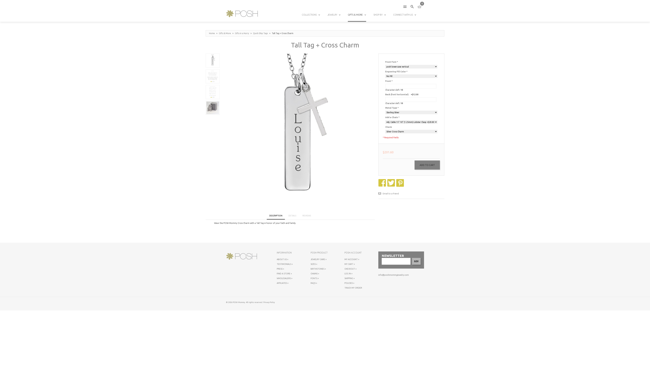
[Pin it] (400, 181)
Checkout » (350, 269)
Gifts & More (225, 33)
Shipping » (349, 278)
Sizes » (314, 264)
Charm (388, 127)
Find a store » (284, 273)
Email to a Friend (391, 193)
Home (212, 33)
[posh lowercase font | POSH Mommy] (213, 76)
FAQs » (314, 283)
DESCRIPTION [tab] (275, 216)
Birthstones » (318, 269)
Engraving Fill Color (396, 71)
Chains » (315, 273)
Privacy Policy (269, 302)
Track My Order (353, 288)
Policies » (349, 283)
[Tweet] (391, 181)
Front (389, 81)
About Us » (282, 259)
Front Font (391, 62)
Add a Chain (392, 117)
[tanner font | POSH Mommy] (213, 92)
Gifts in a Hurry (242, 33)
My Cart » (349, 264)
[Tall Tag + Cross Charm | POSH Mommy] (213, 61)
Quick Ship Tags (260, 33)
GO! (416, 261)
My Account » (351, 259)
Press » (280, 269)
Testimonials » (285, 264)
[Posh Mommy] (242, 14)
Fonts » (315, 278)
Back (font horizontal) (397, 94)
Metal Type (392, 108)
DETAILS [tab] (292, 216)
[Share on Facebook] (382, 181)
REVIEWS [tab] (306, 216)
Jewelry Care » (319, 259)
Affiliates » (282, 283)
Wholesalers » (284, 278)
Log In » (348, 273)
